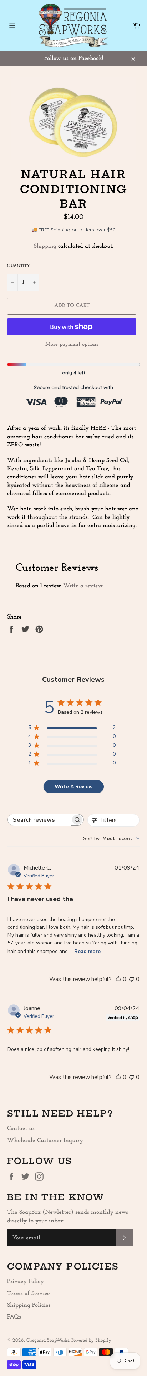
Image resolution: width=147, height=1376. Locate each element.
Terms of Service (28, 1293)
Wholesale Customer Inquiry (45, 1140)
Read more (87, 951)
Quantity (18, 266)
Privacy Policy (25, 1281)
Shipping (45, 246)
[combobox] (111, 838)
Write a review (83, 586)
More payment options (71, 344)
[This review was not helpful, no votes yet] (131, 979)
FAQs (14, 1317)
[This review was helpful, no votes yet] (118, 979)
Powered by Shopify (91, 1340)
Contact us (21, 1128)
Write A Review (74, 786)
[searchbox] (39, 820)
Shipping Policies (29, 1305)
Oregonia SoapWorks (47, 1340)
